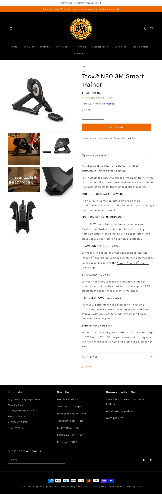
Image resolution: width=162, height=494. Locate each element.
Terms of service (116, 486)
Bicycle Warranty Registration (24, 399)
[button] (11, 28)
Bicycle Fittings (16, 427)
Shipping (86, 98)
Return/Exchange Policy (21, 410)
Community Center (18, 421)
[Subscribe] (61, 460)
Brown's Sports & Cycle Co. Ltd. (43, 487)
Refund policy (84, 486)
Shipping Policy (16, 405)
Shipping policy (134, 486)
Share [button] (88, 366)
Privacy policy (100, 486)
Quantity (86, 109)
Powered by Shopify (66, 487)
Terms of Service (17, 416)
